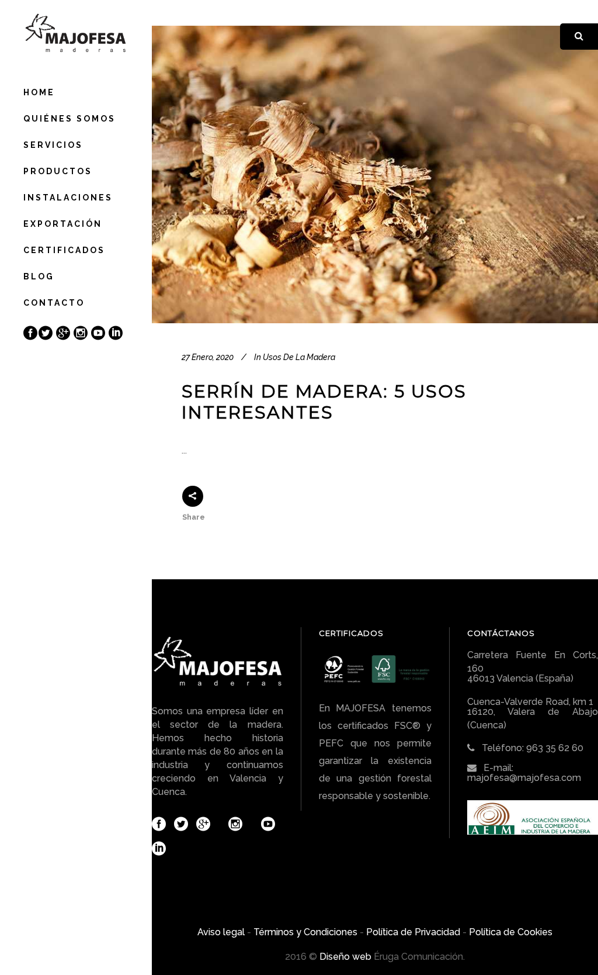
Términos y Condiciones (305, 932)
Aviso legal (221, 932)
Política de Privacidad (413, 932)
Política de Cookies (510, 932)
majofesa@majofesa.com (524, 777)
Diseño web (345, 956)
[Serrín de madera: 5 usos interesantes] (375, 174)
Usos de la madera (299, 357)
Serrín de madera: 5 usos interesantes (324, 402)
